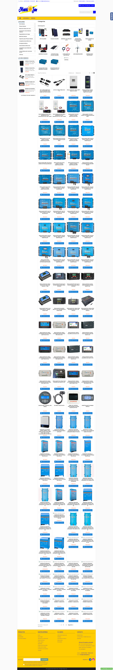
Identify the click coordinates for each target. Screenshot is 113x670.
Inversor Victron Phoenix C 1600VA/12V (59, 601)
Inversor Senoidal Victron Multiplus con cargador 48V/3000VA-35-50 (59, 552)
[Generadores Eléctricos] (89, 48)
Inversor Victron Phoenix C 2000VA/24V (73, 614)
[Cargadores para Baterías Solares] (43, 62)
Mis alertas (59, 641)
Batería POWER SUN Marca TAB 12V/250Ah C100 (30, 81)
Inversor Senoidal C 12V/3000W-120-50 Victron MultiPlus (59, 479)
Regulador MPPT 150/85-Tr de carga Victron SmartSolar (45, 236)
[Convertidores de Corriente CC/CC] (55, 62)
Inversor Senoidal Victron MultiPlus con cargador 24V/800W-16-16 (87, 479)
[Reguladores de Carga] (89, 32)
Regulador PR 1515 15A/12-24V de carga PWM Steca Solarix (73, 285)
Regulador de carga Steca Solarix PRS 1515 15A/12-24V (73, 358)
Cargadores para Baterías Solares (25, 48)
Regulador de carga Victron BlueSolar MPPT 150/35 (88, 163)
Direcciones (60, 640)
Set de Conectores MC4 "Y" (59, 90)
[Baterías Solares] (43, 48)
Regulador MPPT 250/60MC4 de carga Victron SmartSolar (45, 261)
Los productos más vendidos (28, 95)
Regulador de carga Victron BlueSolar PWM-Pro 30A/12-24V (87, 382)
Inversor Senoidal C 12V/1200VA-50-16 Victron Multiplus (59, 455)
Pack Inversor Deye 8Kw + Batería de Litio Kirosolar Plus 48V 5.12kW (59, 115)
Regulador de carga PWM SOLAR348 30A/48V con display (73, 309)
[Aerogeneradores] (78, 48)
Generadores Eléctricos (24, 45)
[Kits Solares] (43, 32)
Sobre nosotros (41, 640)
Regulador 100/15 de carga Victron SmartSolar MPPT (73, 139)
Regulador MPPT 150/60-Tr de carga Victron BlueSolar (59, 188)
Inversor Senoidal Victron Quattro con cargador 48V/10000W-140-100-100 (73, 577)
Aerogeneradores (23, 43)
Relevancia (83, 73)
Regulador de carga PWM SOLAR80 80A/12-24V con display (87, 309)
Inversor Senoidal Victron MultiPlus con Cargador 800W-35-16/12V (73, 430)
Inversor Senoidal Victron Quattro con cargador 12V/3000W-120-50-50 (87, 541)
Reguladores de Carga (24, 34)
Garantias (40, 643)
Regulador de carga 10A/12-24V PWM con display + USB (45, 285)
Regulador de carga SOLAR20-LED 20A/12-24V (87, 357)
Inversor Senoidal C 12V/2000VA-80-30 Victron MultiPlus (87, 455)
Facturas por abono (61, 638)
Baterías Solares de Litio (25, 28)
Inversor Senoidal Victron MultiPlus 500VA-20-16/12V (59, 430)
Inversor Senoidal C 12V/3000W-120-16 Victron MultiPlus (45, 479)
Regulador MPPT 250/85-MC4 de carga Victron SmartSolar (73, 261)
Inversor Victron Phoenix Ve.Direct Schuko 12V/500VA (73, 589)
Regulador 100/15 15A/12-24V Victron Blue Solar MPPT (59, 139)
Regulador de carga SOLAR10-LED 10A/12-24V (73, 333)
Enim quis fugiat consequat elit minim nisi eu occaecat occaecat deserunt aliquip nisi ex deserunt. (36, 665)
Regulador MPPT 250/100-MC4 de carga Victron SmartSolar (87, 261)
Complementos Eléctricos (25, 41)
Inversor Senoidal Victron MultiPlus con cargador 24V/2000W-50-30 (73, 504)
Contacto (80, 632)
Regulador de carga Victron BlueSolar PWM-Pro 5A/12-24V (59, 333)
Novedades (20, 636)
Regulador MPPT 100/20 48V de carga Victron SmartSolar (87, 139)
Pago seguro (40, 641)
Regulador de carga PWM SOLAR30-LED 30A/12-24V (59, 382)
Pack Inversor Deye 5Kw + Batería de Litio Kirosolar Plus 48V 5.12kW (45, 115)
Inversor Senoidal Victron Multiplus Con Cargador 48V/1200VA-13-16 (87, 528)
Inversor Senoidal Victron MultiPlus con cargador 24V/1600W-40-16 (59, 504)
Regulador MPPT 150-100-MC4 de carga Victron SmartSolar (73, 236)
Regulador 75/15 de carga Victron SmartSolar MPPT (45, 139)
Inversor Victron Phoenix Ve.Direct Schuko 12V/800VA (87, 589)
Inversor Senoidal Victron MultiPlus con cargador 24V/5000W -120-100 (59, 516)
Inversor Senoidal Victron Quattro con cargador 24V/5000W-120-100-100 (73, 565)
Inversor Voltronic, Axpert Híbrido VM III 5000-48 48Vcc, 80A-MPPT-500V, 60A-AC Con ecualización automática (45, 431)
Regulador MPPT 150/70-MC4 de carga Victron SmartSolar (88, 212)
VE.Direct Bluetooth (59, 405)
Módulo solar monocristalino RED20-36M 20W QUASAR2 (30, 61)
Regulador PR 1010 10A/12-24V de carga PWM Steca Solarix (59, 285)
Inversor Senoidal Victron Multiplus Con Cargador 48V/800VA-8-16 (73, 527)
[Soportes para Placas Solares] (55, 48)
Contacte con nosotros (43, 648)
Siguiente (71, 625)
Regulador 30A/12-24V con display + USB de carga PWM (45, 309)
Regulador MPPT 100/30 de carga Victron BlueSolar (45, 163)
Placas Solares (22, 26)
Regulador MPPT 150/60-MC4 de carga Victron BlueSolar (73, 188)
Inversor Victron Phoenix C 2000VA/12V (73, 601)
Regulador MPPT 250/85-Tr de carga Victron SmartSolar (59, 261)
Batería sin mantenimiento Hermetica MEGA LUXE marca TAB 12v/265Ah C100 (30, 88)
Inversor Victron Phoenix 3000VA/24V (88, 614)
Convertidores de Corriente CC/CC (25, 52)
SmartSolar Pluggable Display (87, 406)
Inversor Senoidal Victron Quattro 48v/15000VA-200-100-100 (88, 577)
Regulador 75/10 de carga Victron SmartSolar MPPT (73, 115)
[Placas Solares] (55, 32)
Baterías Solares (23, 36)
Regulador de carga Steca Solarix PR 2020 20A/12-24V (87, 285)
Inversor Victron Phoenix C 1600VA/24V (59, 614)
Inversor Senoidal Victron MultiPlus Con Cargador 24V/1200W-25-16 (45, 504)
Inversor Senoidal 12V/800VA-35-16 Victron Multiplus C (45, 455)
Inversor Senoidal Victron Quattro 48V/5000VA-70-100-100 (45, 577)
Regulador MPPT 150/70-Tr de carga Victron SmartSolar (73, 212)
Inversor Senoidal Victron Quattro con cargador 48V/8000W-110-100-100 (59, 577)
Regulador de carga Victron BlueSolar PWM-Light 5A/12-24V (45, 333)
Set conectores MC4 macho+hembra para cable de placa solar (45, 91)
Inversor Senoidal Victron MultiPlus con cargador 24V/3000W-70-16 (87, 504)
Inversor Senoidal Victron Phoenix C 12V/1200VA (45, 602)
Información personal (62, 635)
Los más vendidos (23, 58)
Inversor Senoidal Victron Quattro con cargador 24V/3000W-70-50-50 (59, 565)
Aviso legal (40, 636)
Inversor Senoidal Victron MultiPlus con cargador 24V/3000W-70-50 (45, 528)
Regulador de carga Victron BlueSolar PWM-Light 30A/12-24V (73, 382)
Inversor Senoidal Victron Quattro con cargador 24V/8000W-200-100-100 (87, 565)
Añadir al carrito (45, 97)
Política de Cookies (42, 647)
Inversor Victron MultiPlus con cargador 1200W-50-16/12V (87, 430)
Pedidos (59, 636)
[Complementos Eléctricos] (66, 48)
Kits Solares (22, 24)
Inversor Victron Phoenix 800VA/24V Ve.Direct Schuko (45, 614)
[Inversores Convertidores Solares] (78, 32)
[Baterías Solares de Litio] (66, 32)
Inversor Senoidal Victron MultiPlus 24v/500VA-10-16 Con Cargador (73, 480)
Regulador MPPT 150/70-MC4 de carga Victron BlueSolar (59, 212)
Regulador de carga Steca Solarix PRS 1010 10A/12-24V (87, 333)
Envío (39, 635)
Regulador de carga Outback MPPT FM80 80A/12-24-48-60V (87, 91)
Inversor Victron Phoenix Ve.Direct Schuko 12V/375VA (59, 589)
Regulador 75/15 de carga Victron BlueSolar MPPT (87, 115)
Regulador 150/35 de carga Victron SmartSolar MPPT (45, 188)
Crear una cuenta (90, 1)
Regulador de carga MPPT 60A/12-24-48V (73, 90)
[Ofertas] (66, 58)
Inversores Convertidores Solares (25, 31)
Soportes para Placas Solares (26, 38)
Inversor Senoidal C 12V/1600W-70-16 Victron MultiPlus (73, 455)
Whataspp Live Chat (107, 668)
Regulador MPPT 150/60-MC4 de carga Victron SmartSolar (88, 188)
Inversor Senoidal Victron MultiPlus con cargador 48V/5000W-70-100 (73, 541)
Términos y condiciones (43, 638)
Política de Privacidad (42, 645)
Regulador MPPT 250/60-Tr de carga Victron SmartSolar (88, 236)
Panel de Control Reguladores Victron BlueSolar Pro (73, 406)
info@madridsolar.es (44, 1)
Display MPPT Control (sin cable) (45, 406)
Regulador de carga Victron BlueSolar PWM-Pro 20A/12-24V (45, 382)
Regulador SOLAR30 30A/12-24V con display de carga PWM (59, 309)
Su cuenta (60, 632)
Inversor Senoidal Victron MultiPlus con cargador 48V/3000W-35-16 (45, 552)
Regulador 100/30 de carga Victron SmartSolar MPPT (59, 163)
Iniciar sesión (82, 1)
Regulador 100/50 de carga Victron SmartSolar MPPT (73, 163)
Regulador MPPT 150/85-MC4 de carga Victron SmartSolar (59, 236)
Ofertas (33, 18)
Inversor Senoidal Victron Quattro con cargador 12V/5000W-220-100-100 (45, 565)
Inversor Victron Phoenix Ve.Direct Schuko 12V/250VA (45, 589)
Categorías (26, 18)
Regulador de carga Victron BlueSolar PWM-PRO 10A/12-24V (59, 358)
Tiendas (39, 650)
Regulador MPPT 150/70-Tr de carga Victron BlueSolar (45, 212)
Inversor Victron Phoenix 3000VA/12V (87, 601)
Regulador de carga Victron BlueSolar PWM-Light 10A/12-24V (45, 358)
